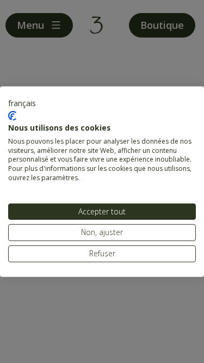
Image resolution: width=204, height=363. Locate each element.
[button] (22, 102)
